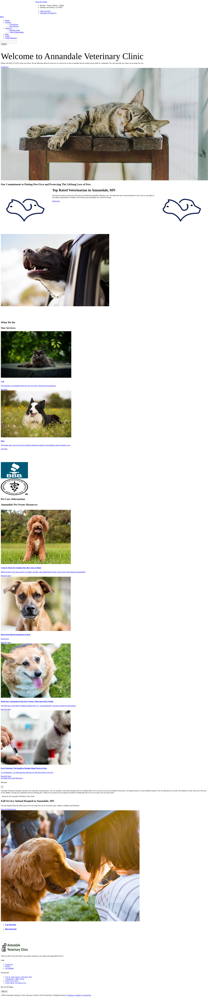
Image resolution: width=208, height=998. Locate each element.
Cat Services (14, 24)
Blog (7, 34)
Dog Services (14, 26)
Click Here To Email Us (48, 13)
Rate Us (4, 991)
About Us (8, 28)
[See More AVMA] (14, 494)
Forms (7, 36)
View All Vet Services (8, 809)
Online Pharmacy (11, 38)
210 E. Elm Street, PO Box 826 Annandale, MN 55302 (18, 978)
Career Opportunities (17, 32)
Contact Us (5, 67)
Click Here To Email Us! (15, 983)
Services (8, 22)
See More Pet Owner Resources (12, 778)
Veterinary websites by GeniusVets (79, 995)
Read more (56, 201)
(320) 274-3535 (45, 11)
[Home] (15, 952)
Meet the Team (15, 30)
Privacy (7, 966)
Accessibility (9, 968)
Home (7, 20)
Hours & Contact (41, 2)
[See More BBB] (14, 478)
